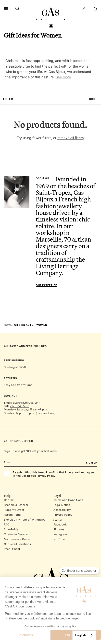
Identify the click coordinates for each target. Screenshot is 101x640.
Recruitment (12, 549)
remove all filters (70, 138)
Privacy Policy (62, 514)
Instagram (60, 534)
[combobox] (84, 635)
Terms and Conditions (68, 500)
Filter (8, 99)
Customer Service (16, 534)
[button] (93, 99)
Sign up (91, 462)
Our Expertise (46, 285)
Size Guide (11, 529)
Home (8, 324)
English (80, 635)
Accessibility (62, 510)
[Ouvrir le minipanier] (95, 9)
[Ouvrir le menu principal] (6, 9)
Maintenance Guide (17, 539)
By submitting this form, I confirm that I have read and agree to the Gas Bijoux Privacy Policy (53, 474)
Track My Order (14, 510)
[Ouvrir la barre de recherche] (17, 9)
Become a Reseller (16, 505)
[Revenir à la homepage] (50, 18)
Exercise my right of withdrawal (25, 519)
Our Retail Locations (17, 544)
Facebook (60, 524)
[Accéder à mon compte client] (84, 9)
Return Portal (13, 514)
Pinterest (59, 529)
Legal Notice (61, 505)
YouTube (59, 539)
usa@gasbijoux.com (26, 402)
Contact (9, 500)
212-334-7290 (19, 406)
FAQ (7, 524)
